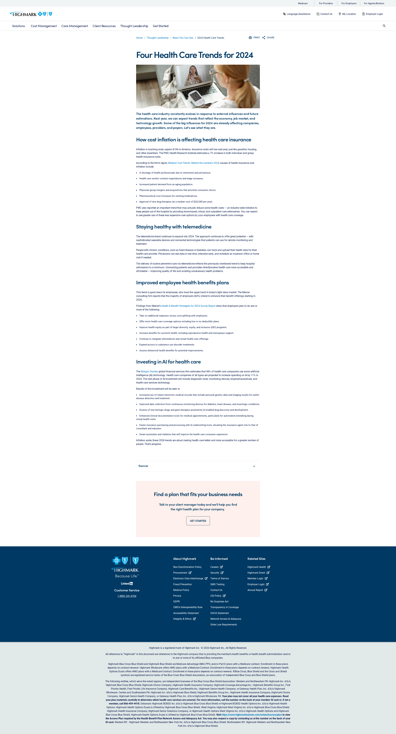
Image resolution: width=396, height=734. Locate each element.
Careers (214, 566)
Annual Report (255, 590)
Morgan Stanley (149, 371)
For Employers (349, 3)
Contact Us (326, 13)
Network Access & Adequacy (225, 618)
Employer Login (374, 13)
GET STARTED (198, 520)
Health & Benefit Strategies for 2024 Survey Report (188, 305)
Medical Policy (181, 590)
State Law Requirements (223, 624)
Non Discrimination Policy (187, 566)
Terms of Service (219, 578)
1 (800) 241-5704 (126, 596)
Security (214, 572)
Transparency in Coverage (224, 607)
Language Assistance (298, 13)
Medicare (303, 3)
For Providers (326, 3)
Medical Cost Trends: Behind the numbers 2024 (193, 162)
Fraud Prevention (182, 584)
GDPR (176, 601)
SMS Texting (217, 584)
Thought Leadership (158, 37)
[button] (384, 26)
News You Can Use (183, 37)
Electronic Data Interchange (188, 578)
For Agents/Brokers (374, 3)
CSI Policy (215, 595)
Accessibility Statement (186, 613)
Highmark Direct (256, 572)
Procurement (180, 572)
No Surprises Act (219, 601)
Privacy (177, 595)
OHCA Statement (219, 613)
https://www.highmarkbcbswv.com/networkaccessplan (252, 714)
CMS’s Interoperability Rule (187, 607)
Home (139, 37)
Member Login (255, 578)
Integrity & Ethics (182, 618)
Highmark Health (257, 566)
